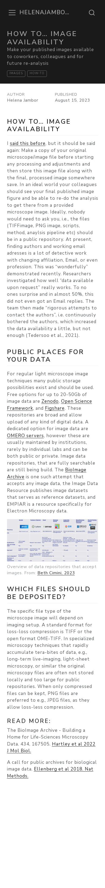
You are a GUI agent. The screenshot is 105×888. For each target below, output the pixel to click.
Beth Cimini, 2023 (56, 573)
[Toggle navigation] (12, 12)
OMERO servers (25, 436)
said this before (28, 143)
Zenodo (50, 401)
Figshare (55, 408)
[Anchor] (64, 128)
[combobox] (92, 12)
